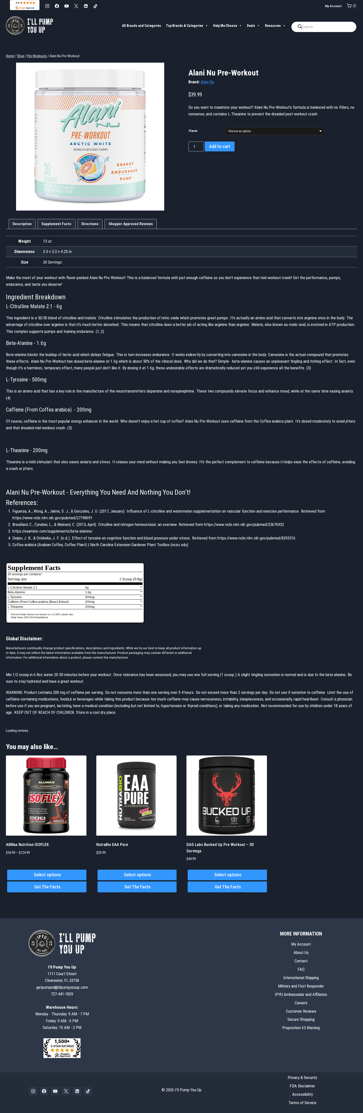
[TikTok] (95, 6)
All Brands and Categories (141, 26)
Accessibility (302, 1094)
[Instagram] (47, 6)
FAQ (301, 969)
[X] (76, 6)
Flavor (193, 131)
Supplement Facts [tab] (56, 224)
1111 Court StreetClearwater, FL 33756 (62, 974)
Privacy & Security (302, 1077)
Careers (301, 1002)
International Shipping (301, 977)
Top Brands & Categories (184, 26)
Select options (47, 874)
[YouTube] (66, 6)
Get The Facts (47, 886)
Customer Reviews (301, 1011)
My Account (333, 6)
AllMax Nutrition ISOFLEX (27, 844)
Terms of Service (302, 1102)
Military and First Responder (301, 986)
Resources (273, 26)
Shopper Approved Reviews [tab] (131, 224)
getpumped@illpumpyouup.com (62, 987)
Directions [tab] (90, 224)
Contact (301, 960)
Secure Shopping (301, 1019)
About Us (301, 952)
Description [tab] (22, 224)
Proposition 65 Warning (301, 1027)
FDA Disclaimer (302, 1085)
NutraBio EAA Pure (112, 844)
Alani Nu (207, 81)
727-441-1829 (62, 993)
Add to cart (219, 146)
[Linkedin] (85, 6)
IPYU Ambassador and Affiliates (301, 994)
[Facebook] (57, 6)
